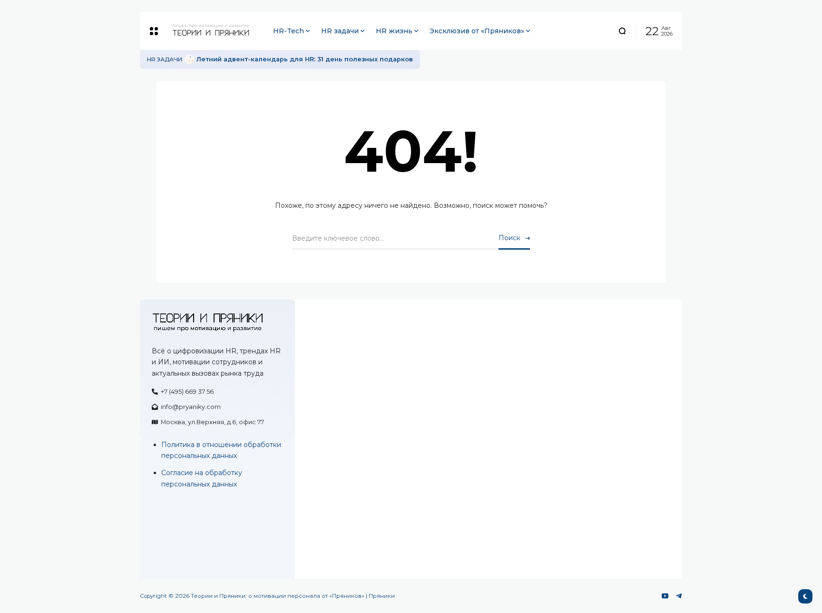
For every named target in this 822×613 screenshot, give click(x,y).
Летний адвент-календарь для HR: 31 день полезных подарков (304, 59)
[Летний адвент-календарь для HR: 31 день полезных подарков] (189, 59)
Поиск (509, 238)
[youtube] (665, 596)
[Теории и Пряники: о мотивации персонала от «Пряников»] (203, 30)
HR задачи (164, 59)
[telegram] (678, 596)
